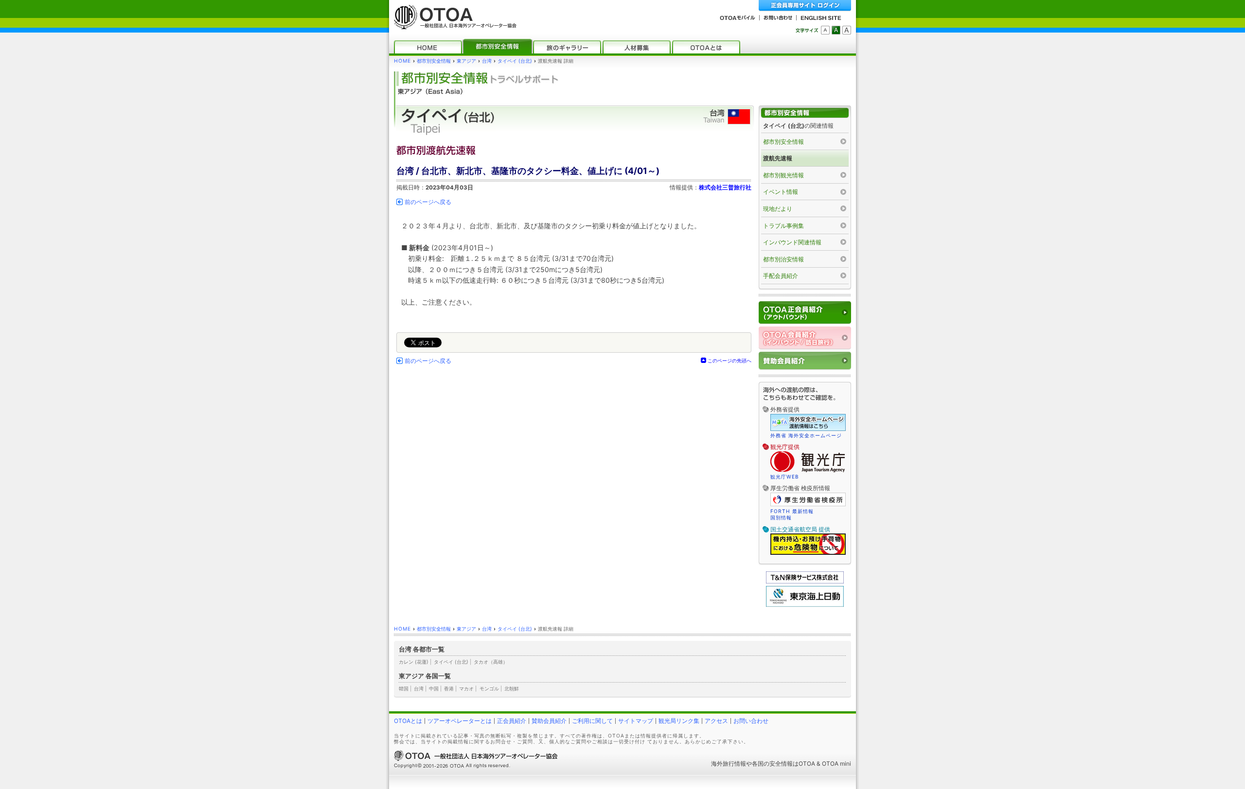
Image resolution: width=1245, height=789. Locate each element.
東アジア (466, 61)
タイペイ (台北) (515, 61)
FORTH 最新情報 (792, 511)
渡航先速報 (777, 158)
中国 (434, 688)
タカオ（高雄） (491, 662)
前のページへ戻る (428, 202)
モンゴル (489, 688)
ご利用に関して (592, 720)
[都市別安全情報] (497, 46)
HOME (402, 61)
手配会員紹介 (780, 275)
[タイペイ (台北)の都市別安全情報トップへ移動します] (805, 113)
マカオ (466, 688)
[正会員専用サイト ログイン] (805, 5)
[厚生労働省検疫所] (808, 505)
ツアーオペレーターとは (459, 720)
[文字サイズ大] (846, 30)
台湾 (487, 61)
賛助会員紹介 (549, 720)
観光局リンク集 (678, 720)
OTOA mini (836, 763)
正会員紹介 (511, 720)
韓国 (404, 688)
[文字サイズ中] (836, 30)
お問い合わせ (750, 720)
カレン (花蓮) (413, 662)
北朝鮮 (511, 688)
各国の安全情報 (772, 763)
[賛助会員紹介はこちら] (805, 361)
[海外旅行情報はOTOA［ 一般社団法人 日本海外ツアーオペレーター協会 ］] (452, 24)
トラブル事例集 (783, 225)
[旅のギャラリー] (567, 46)
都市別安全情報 (434, 61)
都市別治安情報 (783, 259)
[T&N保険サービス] (805, 581)
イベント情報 (780, 191)
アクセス (716, 720)
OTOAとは (408, 720)
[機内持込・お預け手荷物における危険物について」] (808, 553)
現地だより (777, 208)
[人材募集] (637, 46)
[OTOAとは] (706, 46)
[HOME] (428, 46)
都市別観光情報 (783, 175)
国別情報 (781, 517)
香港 (449, 688)
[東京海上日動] (805, 604)
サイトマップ (635, 720)
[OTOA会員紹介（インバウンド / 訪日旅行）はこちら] (805, 337)
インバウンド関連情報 (792, 242)
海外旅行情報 (728, 763)
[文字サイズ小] (825, 30)
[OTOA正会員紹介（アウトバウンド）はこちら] (805, 312)
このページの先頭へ (729, 360)
